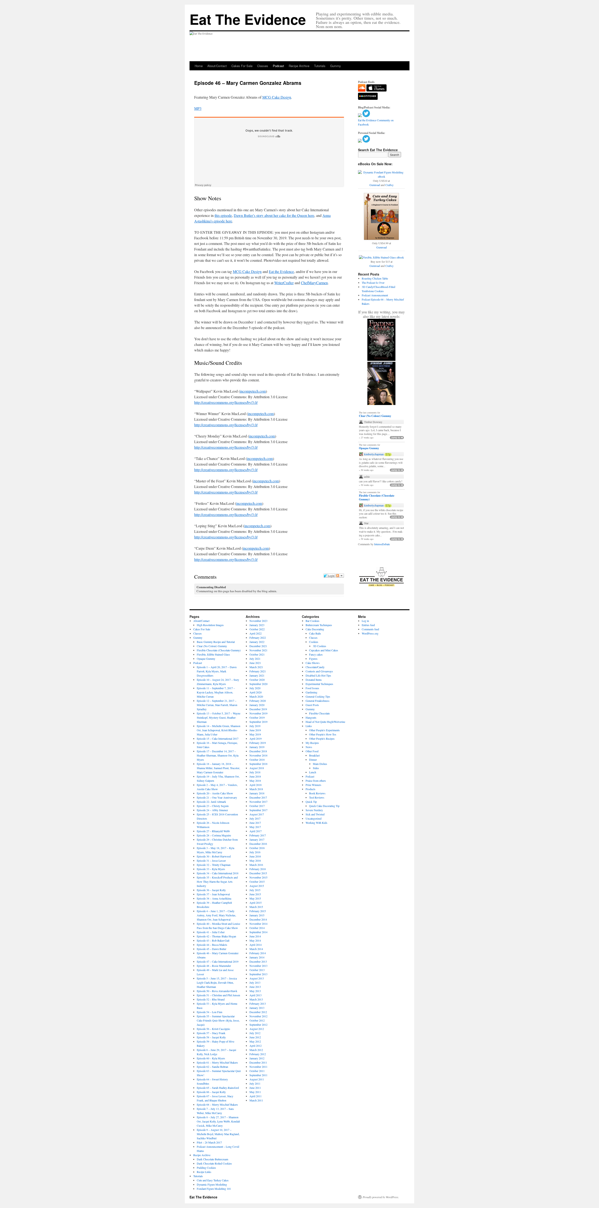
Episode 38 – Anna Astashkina (214, 898)
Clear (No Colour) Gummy (375, 416)
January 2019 (256, 747)
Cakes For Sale (241, 66)
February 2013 (257, 1003)
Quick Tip (311, 801)
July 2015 (254, 890)
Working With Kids (316, 822)
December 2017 (258, 797)
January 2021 (256, 675)
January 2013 (256, 1008)
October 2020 (257, 679)
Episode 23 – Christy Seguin (213, 806)
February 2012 (257, 1054)
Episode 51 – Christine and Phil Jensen (218, 995)
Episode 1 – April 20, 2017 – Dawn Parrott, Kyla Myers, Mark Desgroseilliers (217, 671)
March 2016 (256, 865)
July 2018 (254, 772)
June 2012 (255, 1037)
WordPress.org (370, 633)
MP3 (197, 108)
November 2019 (258, 713)
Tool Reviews (316, 797)
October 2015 (257, 881)
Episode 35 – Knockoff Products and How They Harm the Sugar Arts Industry (217, 881)
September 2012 (258, 1024)
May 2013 (255, 991)
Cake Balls (315, 633)
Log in (365, 621)
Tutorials (319, 66)
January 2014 (256, 957)
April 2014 (255, 944)
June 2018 (255, 776)
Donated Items (314, 679)
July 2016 (254, 852)
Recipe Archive (299, 66)
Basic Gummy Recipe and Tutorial (216, 642)
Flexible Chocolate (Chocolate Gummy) (376, 497)
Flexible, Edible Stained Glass (213, 654)
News (309, 747)
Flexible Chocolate (319, 713)
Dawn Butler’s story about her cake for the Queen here (274, 215)
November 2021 (258, 650)
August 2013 (256, 978)
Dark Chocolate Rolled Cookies (214, 1163)
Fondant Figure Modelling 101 (214, 1188)
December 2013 (258, 961)
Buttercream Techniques (319, 625)
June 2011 (255, 1088)
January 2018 (256, 793)
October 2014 (257, 928)
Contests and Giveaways (319, 671)
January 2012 (256, 1058)
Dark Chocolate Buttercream (212, 1159)
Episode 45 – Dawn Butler (211, 949)
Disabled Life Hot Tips (318, 675)
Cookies (313, 642)
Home (199, 66)
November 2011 (258, 1066)
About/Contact (217, 66)
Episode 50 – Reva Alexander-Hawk (217, 991)
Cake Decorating (315, 629)
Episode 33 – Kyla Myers (211, 869)
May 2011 (255, 1092)
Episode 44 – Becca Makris (212, 944)
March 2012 (256, 1050)
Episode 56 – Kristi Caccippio (213, 1029)
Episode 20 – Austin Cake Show (215, 793)
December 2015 (258, 873)
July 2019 (254, 726)
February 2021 (257, 671)
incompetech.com (253, 391)
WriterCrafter (284, 282)
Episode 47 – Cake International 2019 (217, 961)
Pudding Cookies (206, 1167)
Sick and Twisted (315, 814)
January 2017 (256, 839)
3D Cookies (319, 646)
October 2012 (257, 1020)
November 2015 (258, 877)
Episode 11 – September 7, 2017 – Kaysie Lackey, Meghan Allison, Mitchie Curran (216, 692)
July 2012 (254, 1033)
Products (310, 789)
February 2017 (257, 835)
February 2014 (257, 953)
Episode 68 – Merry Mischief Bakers (217, 1104)
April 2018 (255, 785)
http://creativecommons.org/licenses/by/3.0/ (226, 402)
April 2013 (255, 995)
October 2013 (257, 970)
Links (309, 726)
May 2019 (255, 734)
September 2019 (258, 722)
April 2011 (255, 1096)
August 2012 (256, 1029)
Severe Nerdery (314, 810)
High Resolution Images (210, 625)
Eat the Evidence (281, 271)
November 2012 (258, 1016)
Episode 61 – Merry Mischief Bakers (217, 1062)
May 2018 (255, 780)
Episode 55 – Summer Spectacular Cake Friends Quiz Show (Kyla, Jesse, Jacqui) (218, 1020)
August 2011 (256, 1079)
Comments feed (370, 629)
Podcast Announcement (375, 295)
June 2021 (255, 663)
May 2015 (255, 898)
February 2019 (257, 743)
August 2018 (256, 768)
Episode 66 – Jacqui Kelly (211, 1092)
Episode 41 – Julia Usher (211, 932)
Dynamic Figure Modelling (212, 1184)
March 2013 (256, 999)
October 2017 (257, 806)
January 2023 (256, 625)
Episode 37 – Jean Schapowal (213, 894)
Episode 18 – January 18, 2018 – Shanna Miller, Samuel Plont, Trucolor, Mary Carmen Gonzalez (218, 768)
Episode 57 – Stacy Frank (211, 1033)
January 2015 (256, 915)
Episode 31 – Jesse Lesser (211, 860)
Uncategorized (313, 818)
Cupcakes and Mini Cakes (323, 650)
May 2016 (255, 860)
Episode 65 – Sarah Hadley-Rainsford (218, 1088)
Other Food (312, 751)
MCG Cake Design (276, 97)
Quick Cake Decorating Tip (324, 806)
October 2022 (257, 629)
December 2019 (258, 709)
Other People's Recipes (322, 738)
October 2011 (257, 1071)
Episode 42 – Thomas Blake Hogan (216, 936)
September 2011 (258, 1075)
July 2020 (254, 688)
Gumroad (374, 185)
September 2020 (258, 684)
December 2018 (258, 751)
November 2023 (258, 621)
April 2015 (255, 902)
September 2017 (258, 810)
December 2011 (258, 1062)
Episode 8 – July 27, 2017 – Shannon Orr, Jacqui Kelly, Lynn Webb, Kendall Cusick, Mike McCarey (218, 1121)
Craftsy (389, 185)
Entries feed (368, 625)
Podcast (278, 66)
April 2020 (255, 692)
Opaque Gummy (369, 448)
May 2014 (255, 940)
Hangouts (311, 717)
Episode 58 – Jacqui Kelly (211, 1037)
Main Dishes (320, 764)
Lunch (312, 772)
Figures (313, 658)
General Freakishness (317, 701)
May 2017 (255, 827)
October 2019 (257, 717)
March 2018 (256, 789)
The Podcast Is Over (373, 282)
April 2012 (255, 1045)
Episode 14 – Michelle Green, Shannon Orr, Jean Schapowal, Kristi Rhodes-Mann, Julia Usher (218, 730)
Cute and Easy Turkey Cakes (213, 1180)
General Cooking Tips (318, 696)
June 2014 (255, 936)
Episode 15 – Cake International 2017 (217, 738)
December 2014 (258, 919)
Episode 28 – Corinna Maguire (214, 835)
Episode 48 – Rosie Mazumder (214, 966)
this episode (223, 215)
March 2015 (256, 907)
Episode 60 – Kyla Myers (211, 1058)
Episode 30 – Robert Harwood (214, 856)
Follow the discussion (340, 576)
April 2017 (255, 831)
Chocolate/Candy (315, 667)
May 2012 (255, 1041)
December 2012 (258, 1012)
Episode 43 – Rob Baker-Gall (213, 940)
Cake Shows (313, 663)
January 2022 (256, 642)
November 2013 (258, 966)
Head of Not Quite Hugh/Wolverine (325, 722)
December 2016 (258, 844)
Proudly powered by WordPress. (381, 1197)
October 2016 (257, 848)
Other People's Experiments (324, 730)
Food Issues (312, 688)
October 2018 (257, 759)
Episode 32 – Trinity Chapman (213, 865)
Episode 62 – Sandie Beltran (212, 1066)
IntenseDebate (382, 544)
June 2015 (255, 894)
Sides (316, 768)
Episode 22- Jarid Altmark (211, 801)
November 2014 (258, 923)
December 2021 (258, 646)
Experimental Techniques (319, 684)
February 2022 (257, 637)
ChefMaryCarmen (314, 282)
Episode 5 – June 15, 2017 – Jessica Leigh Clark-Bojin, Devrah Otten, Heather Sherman (217, 982)
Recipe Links (204, 1172)
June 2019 (255, 730)
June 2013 (255, 987)
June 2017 (255, 822)
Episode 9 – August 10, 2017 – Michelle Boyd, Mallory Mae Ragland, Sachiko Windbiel (218, 1134)
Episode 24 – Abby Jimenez (212, 810)
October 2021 (257, 654)
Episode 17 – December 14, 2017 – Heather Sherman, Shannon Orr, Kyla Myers (217, 755)
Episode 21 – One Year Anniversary (217, 797)
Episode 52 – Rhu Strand (211, 999)
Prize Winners (313, 785)
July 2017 (254, 818)
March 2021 (256, 667)
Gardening (311, 692)
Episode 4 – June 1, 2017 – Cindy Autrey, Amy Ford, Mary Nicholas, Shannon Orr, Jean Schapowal (216, 915)
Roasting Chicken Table (375, 278)
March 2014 (256, 949)
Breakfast (314, 755)
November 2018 (258, 755)
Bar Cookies (312, 621)
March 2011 (256, 1100)
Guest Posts (312, 705)
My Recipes (312, 743)
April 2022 (255, 633)
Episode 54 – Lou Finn (209, 1012)
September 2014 (258, 932)
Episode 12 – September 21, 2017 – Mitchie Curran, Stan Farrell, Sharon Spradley (217, 705)
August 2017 (256, 814)
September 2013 (258, 974)
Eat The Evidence (248, 19)
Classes (262, 66)
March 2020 (256, 696)
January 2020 (256, 705)
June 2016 (255, 856)
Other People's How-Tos (322, 734)
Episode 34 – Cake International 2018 (217, 873)
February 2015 (257, 911)
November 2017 (258, 801)
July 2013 (254, 982)
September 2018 (258, 764)
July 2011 (254, 1083)
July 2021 (254, 658)
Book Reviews (317, 793)
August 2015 (256, 886)
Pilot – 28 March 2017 (209, 1142)
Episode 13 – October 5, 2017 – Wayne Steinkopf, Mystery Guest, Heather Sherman (218, 717)
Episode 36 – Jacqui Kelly (211, 890)
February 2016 (257, 869)
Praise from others (316, 780)
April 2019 (255, 738)
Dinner (313, 759)
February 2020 (257, 701)
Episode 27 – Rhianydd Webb (213, 831)
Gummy (335, 66)
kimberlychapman (374, 454)
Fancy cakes (316, 654)
